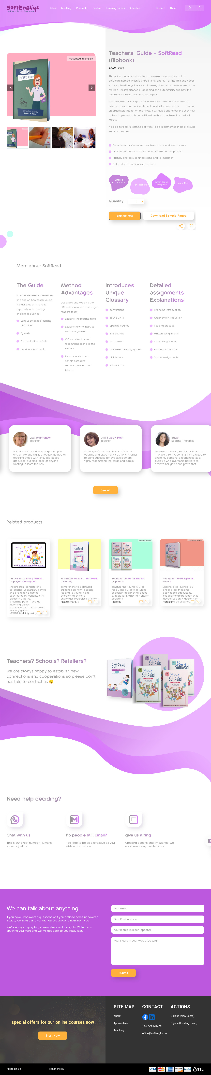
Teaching (119, 1030)
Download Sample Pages (168, 215)
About (117, 1016)
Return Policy (56, 1068)
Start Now (53, 1035)
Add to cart (141, 601)
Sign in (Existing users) (184, 1023)
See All (105, 490)
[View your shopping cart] (199, 8)
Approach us (121, 1023)
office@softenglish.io (154, 1033)
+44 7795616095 (152, 1026)
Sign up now (125, 215)
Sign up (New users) (182, 1016)
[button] (92, 88)
